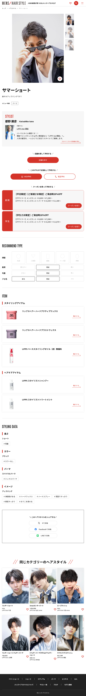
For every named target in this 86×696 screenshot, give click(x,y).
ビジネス (65, 679)
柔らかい (23, 267)
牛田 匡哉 (4, 655)
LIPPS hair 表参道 (35, 659)
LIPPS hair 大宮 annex (63, 610)
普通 (47, 267)
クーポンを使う (74, 205)
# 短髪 (6, 443)
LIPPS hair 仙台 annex (36, 610)
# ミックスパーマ (10, 479)
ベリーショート (14, 679)
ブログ (56, 684)
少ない (23, 273)
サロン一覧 (43, 684)
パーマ (53, 679)
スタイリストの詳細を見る (70, 141)
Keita (58, 608)
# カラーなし (9, 461)
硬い (72, 267)
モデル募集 (68, 684)
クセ (72, 279)
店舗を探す (43, 160)
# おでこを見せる (26, 501)
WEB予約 (27, 176)
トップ (4, 8)
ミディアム (41, 679)
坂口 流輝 (60, 655)
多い (72, 273)
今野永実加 (33, 608)
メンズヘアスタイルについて (23, 684)
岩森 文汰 (32, 657)
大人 (75, 679)
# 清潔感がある (9, 496)
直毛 (23, 279)
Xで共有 (45, 523)
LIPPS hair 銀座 (23, 129)
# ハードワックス (26, 496)
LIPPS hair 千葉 (6, 610)
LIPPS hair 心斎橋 (7, 657)
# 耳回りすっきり (60, 496)
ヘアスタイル (12, 8)
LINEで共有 (45, 535)
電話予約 (61, 176)
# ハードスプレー (43, 496)
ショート (28, 679)
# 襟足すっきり (9, 501)
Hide (3, 608)
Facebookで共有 (45, 529)
